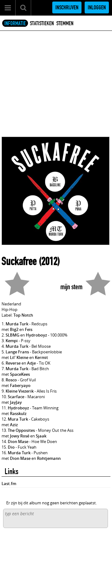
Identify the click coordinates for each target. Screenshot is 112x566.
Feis (28, 329)
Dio (11, 447)
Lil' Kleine (19, 357)
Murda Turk (17, 324)
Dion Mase (18, 441)
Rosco (11, 380)
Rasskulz (18, 413)
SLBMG (12, 335)
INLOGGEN (97, 7)
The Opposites (21, 430)
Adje (31, 363)
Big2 (14, 329)
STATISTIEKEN (42, 23)
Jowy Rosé (19, 436)
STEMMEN (64, 23)
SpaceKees (20, 374)
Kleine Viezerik (20, 391)
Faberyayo (20, 385)
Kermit (41, 357)
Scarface (16, 396)
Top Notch (23, 315)
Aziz (14, 424)
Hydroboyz (36, 335)
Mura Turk (18, 419)
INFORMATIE (15, 23)
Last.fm (9, 483)
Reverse (13, 363)
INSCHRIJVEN (66, 7)
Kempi (12, 340)
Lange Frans (17, 352)
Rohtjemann (49, 458)
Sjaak (41, 436)
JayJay (16, 402)
